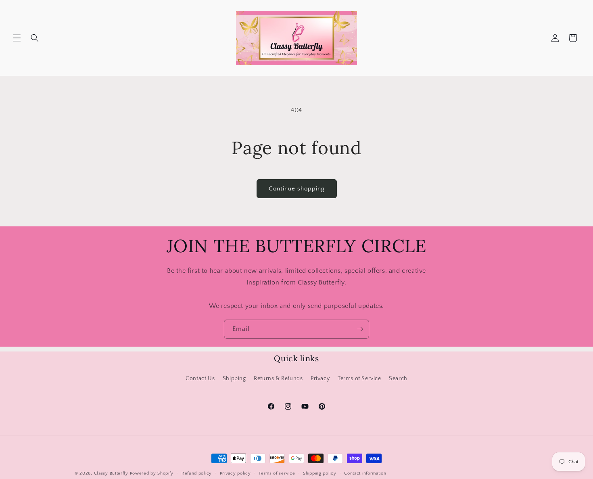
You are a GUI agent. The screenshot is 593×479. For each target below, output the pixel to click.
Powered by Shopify (152, 473)
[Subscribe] (360, 329)
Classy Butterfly (111, 473)
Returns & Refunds (278, 378)
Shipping (234, 378)
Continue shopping (297, 188)
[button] (17, 38)
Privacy (320, 378)
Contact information (365, 473)
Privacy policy (235, 473)
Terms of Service (359, 378)
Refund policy (197, 473)
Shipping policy (319, 473)
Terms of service (277, 473)
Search (398, 378)
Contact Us (200, 378)
